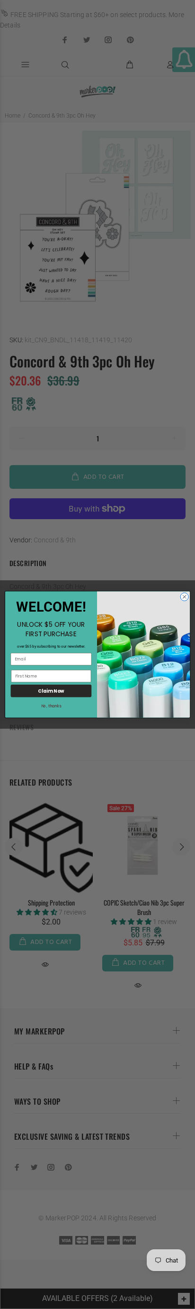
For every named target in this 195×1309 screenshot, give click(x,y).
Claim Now (51, 690)
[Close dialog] (184, 597)
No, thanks (51, 706)
